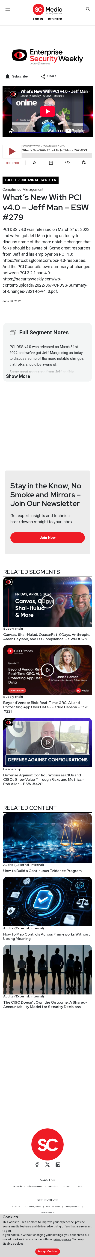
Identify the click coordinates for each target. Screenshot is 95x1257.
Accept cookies (47, 1251)
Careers (66, 1186)
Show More (18, 376)
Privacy (79, 1186)
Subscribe (16, 1206)
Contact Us (52, 1186)
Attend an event (53, 1206)
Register (55, 19)
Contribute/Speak (33, 1206)
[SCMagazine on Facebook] (37, 1164)
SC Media (17, 1186)
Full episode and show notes (30, 180)
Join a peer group (72, 1206)
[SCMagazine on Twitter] (47, 1164)
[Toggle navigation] (8, 9)
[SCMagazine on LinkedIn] (58, 1164)
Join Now (48, 537)
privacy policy (62, 1239)
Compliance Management (23, 189)
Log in (38, 19)
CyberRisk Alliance (35, 1186)
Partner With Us (47, 1212)
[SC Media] (47, 9)
